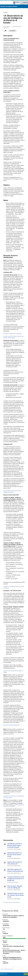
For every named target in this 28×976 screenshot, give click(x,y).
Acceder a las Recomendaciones (11, 725)
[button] (5, 31)
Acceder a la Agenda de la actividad (12, 333)
